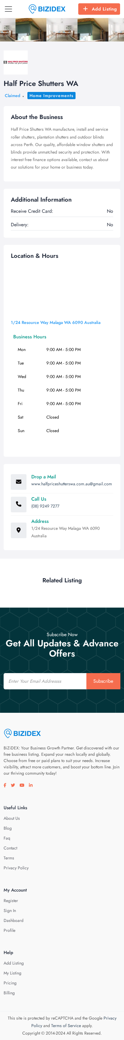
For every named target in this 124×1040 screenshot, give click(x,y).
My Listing (12, 973)
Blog (8, 828)
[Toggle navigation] (8, 9)
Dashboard (13, 920)
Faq (7, 838)
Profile (9, 930)
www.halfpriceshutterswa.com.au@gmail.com (71, 484)
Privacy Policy (16, 868)
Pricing (10, 983)
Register (11, 901)
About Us (12, 818)
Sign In (10, 910)
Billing (9, 993)
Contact (10, 848)
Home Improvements (51, 96)
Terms (9, 858)
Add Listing (104, 9)
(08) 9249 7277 (45, 506)
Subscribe (103, 681)
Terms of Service (66, 1026)
